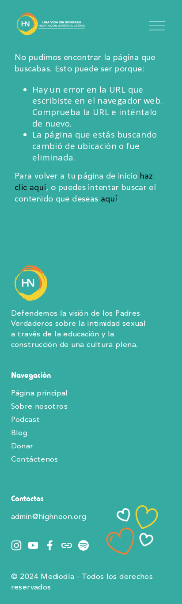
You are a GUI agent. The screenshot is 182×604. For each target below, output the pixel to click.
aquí (109, 199)
